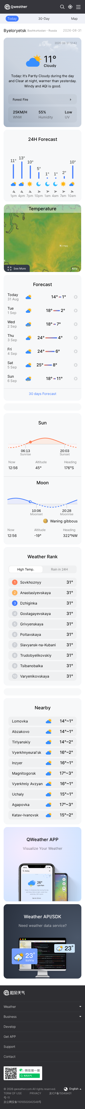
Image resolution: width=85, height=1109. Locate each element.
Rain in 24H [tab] (59, 569)
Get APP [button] (10, 1036)
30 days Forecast (42, 394)
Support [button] (9, 1046)
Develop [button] (10, 1026)
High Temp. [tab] (25, 569)
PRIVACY (35, 1093)
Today (12, 18)
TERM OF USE (13, 1093)
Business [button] (10, 1016)
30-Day (44, 18)
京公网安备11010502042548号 (22, 1102)
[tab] (42, 1007)
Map (74, 18)
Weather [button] (10, 1007)
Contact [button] (9, 1056)
